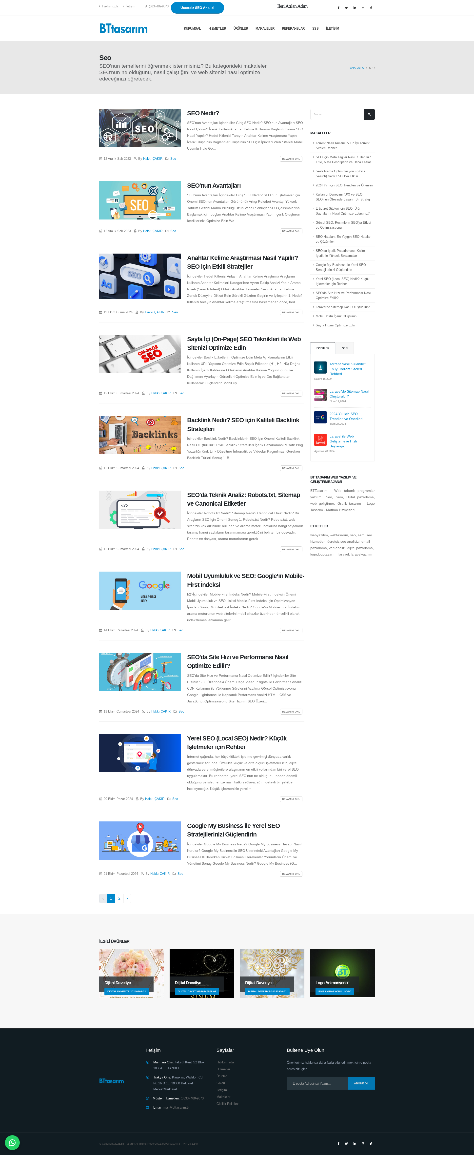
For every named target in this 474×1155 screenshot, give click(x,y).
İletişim (130, 6)
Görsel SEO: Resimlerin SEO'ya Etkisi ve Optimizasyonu (343, 225)
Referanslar (293, 28)
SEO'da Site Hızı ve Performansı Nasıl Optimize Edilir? (344, 295)
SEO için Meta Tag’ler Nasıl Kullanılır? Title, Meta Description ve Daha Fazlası (344, 160)
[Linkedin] (354, 7)
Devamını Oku (291, 159)
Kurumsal (192, 28)
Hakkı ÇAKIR (152, 158)
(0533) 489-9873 (192, 1098)
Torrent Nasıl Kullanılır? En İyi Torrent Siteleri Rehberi (343, 145)
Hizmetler (223, 1069)
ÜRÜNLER (241, 28)
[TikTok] (371, 7)
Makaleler (265, 28)
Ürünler (222, 1076)
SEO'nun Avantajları (214, 185)
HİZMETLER (217, 28)
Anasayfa (357, 67)
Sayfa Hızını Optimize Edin (335, 325)
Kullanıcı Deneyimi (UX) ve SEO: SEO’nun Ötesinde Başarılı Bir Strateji (343, 197)
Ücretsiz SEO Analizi (197, 8)
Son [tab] (345, 348)
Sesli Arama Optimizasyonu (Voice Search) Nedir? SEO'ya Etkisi (340, 174)
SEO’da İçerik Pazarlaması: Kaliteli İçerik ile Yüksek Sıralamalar (341, 253)
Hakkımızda (109, 6)
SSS (315, 28)
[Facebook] (338, 7)
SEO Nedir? (203, 113)
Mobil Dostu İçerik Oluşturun (336, 316)
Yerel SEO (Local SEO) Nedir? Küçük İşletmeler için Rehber (343, 281)
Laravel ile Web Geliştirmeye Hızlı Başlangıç (343, 441)
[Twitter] (346, 7)
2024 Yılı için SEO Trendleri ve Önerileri (344, 185)
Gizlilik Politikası (228, 1104)
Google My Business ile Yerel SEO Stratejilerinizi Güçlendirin (341, 267)
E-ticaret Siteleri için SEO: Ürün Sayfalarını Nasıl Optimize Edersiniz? (343, 211)
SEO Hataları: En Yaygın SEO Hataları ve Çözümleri (344, 239)
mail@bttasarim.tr (176, 1107)
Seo (173, 158)
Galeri (221, 1083)
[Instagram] (362, 7)
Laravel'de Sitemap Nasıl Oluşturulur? (343, 307)
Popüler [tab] (322, 348)
